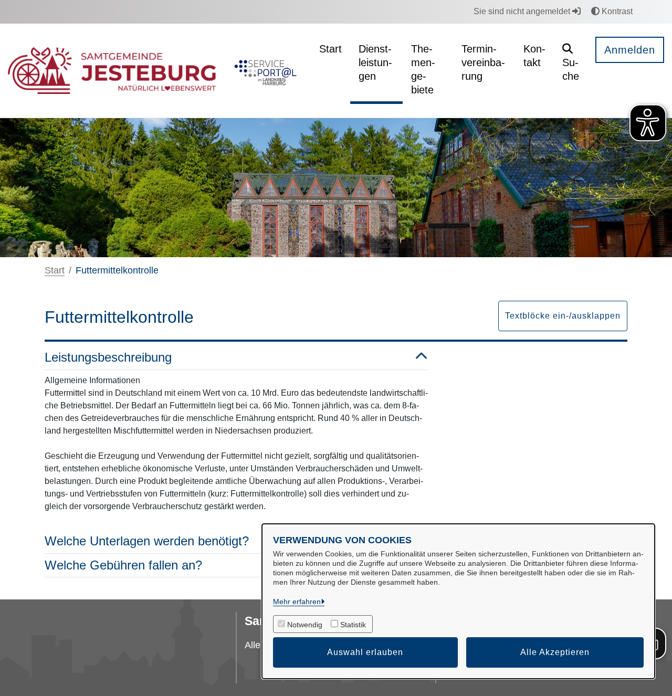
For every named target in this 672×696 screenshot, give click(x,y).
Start (55, 270)
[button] (570, 64)
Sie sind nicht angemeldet (523, 11)
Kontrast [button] (616, 11)
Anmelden (629, 50)
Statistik (353, 624)
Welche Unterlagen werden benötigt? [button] (147, 541)
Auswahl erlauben (365, 652)
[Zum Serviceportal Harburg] (263, 71)
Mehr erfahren (297, 601)
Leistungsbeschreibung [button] (108, 357)
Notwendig (304, 624)
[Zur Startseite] (112, 71)
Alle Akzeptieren (555, 652)
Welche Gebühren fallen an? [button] (123, 565)
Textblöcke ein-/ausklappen (563, 315)
